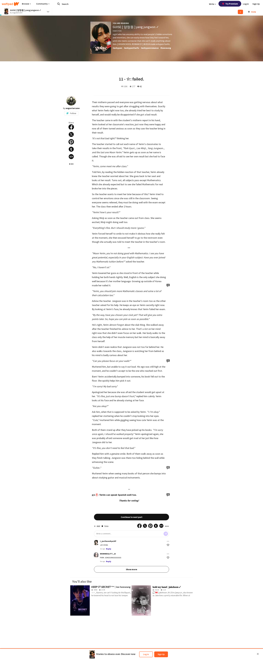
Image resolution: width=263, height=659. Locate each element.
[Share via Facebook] (71, 127)
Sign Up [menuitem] (256, 3)
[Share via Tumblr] (71, 149)
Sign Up (161, 654)
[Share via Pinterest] (71, 142)
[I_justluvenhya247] (96, 542)
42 (141, 86)
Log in (146, 654)
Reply (108, 549)
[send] (166, 534)
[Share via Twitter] (71, 134)
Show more (131, 569)
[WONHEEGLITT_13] (96, 555)
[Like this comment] (168, 545)
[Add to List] (240, 12)
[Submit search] (58, 4)
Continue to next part (131, 517)
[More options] (168, 541)
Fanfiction (117, 31)
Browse (25, 3)
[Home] (10, 4)
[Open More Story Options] (71, 164)
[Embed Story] (71, 156)
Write (212, 4)
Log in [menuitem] (246, 3)
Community (42, 3)
